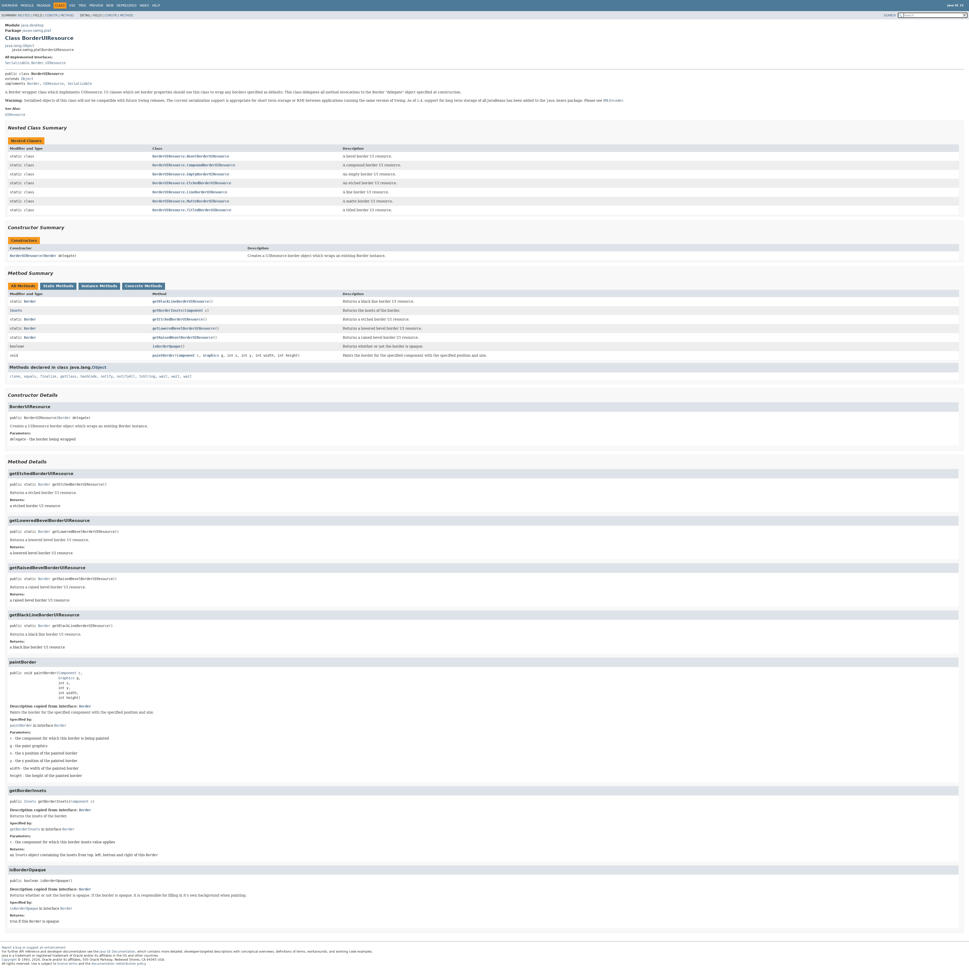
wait (163, 376)
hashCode (88, 376)
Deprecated (127, 5)
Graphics (211, 355)
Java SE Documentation (117, 951)
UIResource (55, 63)
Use (72, 5)
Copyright (9, 959)
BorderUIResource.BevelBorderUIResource (190, 156)
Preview (96, 5)
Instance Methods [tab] (99, 286)
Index (144, 5)
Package (44, 5)
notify (107, 376)
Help (156, 5)
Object (27, 79)
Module (27, 5)
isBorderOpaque (166, 346)
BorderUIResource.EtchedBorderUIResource (191, 183)
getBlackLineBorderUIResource (180, 301)
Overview (10, 5)
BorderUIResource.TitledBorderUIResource (191, 210)
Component (194, 310)
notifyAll (126, 376)
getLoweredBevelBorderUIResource (183, 328)
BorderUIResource (26, 256)
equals (30, 376)
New (110, 5)
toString (147, 376)
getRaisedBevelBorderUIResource (182, 337)
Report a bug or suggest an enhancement (34, 947)
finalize (48, 376)
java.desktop (32, 25)
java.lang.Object (19, 46)
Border (37, 63)
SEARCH (890, 15)
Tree (82, 5)
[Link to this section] (70, 127)
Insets (16, 310)
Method (67, 15)
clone (15, 376)
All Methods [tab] (23, 286)
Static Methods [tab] (58, 286)
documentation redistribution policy (118, 963)
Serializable (17, 63)
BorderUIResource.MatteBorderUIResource (190, 201)
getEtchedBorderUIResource (177, 319)
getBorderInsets (167, 310)
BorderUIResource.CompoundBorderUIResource (193, 165)
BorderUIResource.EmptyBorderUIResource (190, 174)
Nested (24, 15)
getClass (68, 376)
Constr (51, 15)
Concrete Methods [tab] (143, 286)
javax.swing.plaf (36, 31)
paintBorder (163, 355)
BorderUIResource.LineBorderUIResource (189, 192)
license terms (67, 963)
